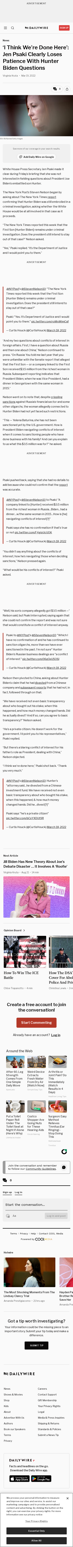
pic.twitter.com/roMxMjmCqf (50, 321)
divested (40, 682)
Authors (8, 1423)
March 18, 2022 (56, 330)
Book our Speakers (14, 1429)
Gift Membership (47, 1400)
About (7, 1411)
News (7, 1388)
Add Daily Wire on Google (38, 156)
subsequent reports (33, 687)
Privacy (8, 1440)
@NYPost (13, 289)
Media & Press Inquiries (51, 1417)
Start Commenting (36, 1023)
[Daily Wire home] (36, 28)
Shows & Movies (13, 1394)
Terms (7, 1435)
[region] (36, 1520)
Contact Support (47, 1394)
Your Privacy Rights (49, 1406)
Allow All (36, 1540)
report (52, 197)
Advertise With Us (14, 1417)
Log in (55, 1035)
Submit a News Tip (48, 1435)
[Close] (67, 1498)
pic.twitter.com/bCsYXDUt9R (25, 818)
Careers (42, 1388)
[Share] (67, 89)
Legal (41, 1411)
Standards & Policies (49, 1429)
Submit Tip (37, 1345)
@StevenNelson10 (33, 289)
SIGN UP (64, 28)
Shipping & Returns (48, 1423)
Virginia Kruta (10, 75)
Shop (7, 1400)
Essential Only (36, 1530)
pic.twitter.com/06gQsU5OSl (40, 659)
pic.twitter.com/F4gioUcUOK (33, 532)
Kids (6, 1406)
